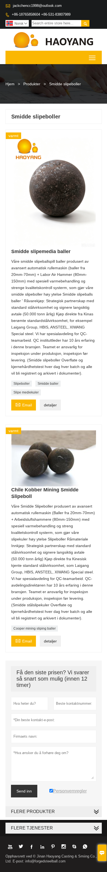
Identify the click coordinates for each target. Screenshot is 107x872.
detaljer (50, 405)
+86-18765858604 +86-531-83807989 (41, 14)
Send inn (24, 791)
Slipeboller (21, 384)
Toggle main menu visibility (92, 57)
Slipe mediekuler (26, 392)
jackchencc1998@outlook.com (37, 6)
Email (23, 404)
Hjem (10, 84)
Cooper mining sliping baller (34, 628)
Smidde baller (48, 384)
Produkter (31, 84)
